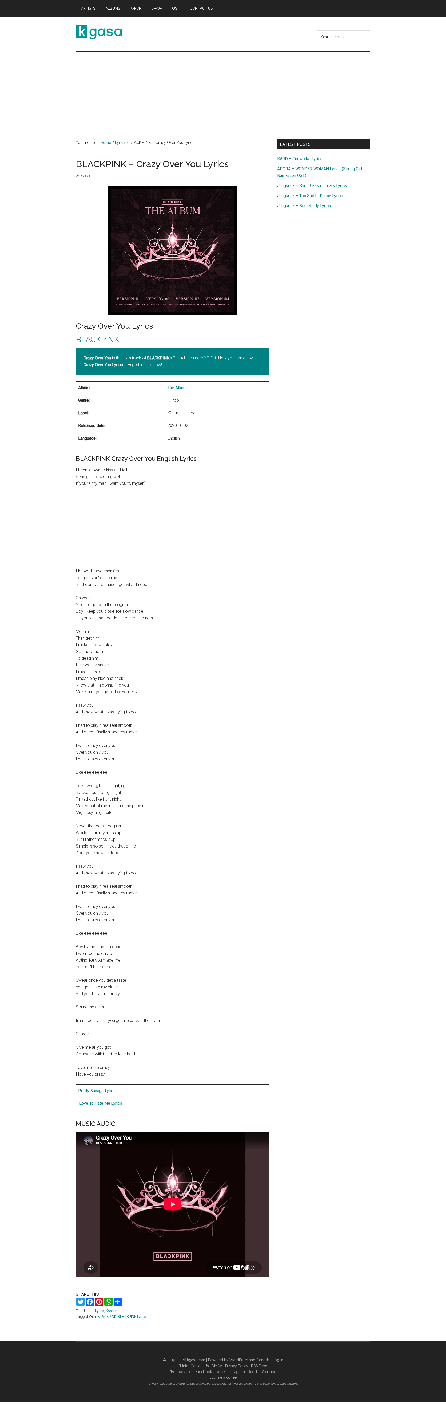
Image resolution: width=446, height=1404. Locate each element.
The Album (177, 387)
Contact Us (199, 1366)
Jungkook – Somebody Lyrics (304, 205)
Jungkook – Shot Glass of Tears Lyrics (312, 185)
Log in (278, 1360)
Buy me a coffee (223, 1377)
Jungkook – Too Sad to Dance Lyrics (310, 195)
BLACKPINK (97, 339)
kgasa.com (196, 1360)
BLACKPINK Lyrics (132, 1316)
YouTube (268, 1372)
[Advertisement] (223, 90)
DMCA (217, 1366)
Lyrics (99, 1311)
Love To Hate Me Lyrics (100, 1103)
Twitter (220, 1372)
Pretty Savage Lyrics (97, 1090)
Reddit (253, 1372)
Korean (111, 1311)
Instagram (237, 1372)
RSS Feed (259, 1366)
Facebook (203, 1372)
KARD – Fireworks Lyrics (299, 158)
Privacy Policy (236, 1366)
